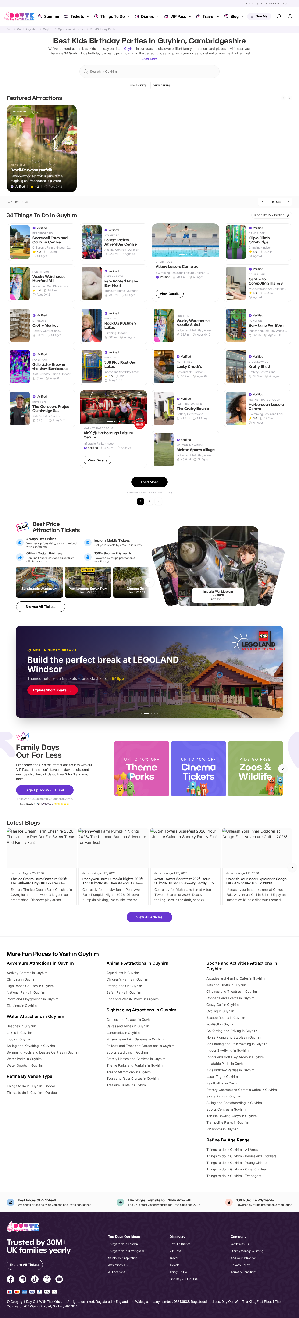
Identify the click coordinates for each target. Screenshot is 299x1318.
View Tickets (137, 85)
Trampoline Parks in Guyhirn (227, 1122)
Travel (208, 16)
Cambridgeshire (27, 29)
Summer (52, 16)
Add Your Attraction (243, 1258)
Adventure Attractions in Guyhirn (40, 963)
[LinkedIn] (22, 1279)
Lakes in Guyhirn (19, 1033)
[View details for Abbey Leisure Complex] (185, 262)
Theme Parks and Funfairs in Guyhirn (135, 1065)
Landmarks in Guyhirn (123, 1033)
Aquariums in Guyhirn (123, 973)
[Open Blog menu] (243, 16)
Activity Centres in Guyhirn (27, 973)
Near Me (261, 16)
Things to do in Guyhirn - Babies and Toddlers (241, 1156)
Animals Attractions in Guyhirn (137, 963)
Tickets (77, 16)
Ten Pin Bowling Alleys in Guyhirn (231, 1116)
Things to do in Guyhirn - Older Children (236, 1169)
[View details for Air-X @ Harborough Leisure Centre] (113, 429)
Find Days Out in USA (184, 1279)
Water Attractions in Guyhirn (35, 1016)
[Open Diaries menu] (158, 16)
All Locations (116, 1272)
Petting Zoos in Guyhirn (124, 986)
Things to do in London (123, 1244)
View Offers (162, 85)
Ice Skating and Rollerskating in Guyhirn (236, 1044)
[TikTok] (35, 1279)
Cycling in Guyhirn (220, 1011)
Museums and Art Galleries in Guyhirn (135, 1039)
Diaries (147, 16)
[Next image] (213, 240)
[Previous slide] (283, 97)
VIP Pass (178, 16)
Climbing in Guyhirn (21, 979)
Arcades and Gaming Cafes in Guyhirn (235, 978)
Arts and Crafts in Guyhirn (226, 985)
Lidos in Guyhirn (19, 1039)
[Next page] (158, 501)
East (9, 29)
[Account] (290, 16)
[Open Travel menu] (218, 16)
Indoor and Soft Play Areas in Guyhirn (235, 1057)
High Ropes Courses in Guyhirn (30, 986)
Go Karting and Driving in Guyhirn (231, 1031)
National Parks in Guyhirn (26, 992)
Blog (235, 16)
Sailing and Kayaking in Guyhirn (31, 1046)
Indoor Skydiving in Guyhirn (227, 1050)
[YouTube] (59, 1279)
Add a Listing (255, 3)
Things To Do (112, 16)
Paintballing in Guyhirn (223, 1083)
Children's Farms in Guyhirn (127, 979)
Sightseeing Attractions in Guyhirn (141, 1009)
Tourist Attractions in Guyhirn (129, 1072)
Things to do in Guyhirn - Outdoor (32, 1092)
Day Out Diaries (180, 1244)
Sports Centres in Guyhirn (226, 1109)
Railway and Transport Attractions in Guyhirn (140, 1046)
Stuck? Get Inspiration (122, 1258)
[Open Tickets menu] (88, 16)
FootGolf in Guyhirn (220, 1024)
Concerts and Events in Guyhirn (230, 998)
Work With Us (278, 3)
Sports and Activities (71, 29)
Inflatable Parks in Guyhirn (226, 1063)
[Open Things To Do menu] (129, 16)
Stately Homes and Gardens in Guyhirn (136, 1059)
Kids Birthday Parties (103, 29)
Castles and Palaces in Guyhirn (130, 1019)
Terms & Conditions (243, 1272)
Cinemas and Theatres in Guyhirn (231, 991)
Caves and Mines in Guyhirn (128, 1026)
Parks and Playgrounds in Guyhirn (32, 999)
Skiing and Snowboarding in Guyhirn (234, 1103)
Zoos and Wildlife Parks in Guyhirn (133, 999)
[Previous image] (157, 240)
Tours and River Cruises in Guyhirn (133, 1078)
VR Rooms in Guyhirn (222, 1129)
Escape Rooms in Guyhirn (225, 1018)
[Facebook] (10, 1279)
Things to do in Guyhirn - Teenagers (233, 1176)
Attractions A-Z (118, 1265)
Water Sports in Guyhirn (25, 1065)
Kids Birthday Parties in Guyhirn (230, 1070)
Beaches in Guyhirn (21, 1026)
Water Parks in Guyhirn (24, 1059)
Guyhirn (48, 29)
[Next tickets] (149, 582)
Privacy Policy (240, 1265)
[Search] (279, 16)
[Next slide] (290, 97)
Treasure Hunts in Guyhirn (126, 1085)
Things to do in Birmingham (126, 1251)
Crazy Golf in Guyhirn (222, 1005)
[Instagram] (47, 1279)
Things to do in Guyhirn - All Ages (232, 1149)
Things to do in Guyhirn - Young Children (237, 1163)
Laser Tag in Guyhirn (222, 1077)
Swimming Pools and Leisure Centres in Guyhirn (43, 1052)
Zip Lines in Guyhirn (22, 1005)
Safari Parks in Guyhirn (124, 992)
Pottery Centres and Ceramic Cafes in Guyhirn (241, 1090)
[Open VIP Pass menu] (190, 16)
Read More (149, 59)
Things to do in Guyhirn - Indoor (31, 1086)
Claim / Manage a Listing (247, 1251)
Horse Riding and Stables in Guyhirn (233, 1037)
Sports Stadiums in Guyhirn (127, 1052)
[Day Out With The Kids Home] (19, 16)
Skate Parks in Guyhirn (223, 1096)
